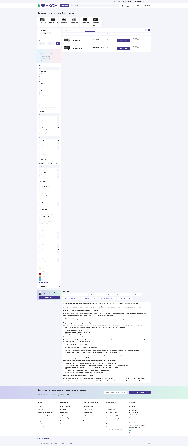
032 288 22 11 (133, 413)
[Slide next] (149, 21)
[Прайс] (149, 30)
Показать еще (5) (43, 195)
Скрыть (40, 98)
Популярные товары (89, 415)
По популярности (90, 30)
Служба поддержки (66, 424)
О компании (40, 406)
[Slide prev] (39, 21)
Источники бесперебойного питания (116, 421)
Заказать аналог (123, 40)
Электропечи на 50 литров (85, 23)
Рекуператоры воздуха (112, 415)
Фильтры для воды (111, 412)
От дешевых (75, 30)
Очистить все (43, 36)
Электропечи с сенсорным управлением (95, 24)
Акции (85, 421)
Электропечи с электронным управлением (75, 294)
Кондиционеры (110, 409)
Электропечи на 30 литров (115, 294)
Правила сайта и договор (44, 412)
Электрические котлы (112, 424)
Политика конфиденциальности (46, 415)
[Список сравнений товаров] (138, 6)
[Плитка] (146, 30)
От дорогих (81, 30)
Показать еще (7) (43, 226)
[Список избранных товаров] (134, 6)
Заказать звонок (49, 297)
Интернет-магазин (41, 9)
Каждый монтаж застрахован (45, 424)
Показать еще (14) (43, 282)
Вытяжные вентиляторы (113, 418)
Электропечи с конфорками (42, 23)
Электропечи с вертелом (97, 294)
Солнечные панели (111, 426)
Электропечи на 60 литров (107, 298)
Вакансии (40, 418)
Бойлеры (108, 406)
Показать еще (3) (43, 130)
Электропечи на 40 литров (74, 23)
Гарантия (63, 409)
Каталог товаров (88, 409)
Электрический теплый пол (114, 429)
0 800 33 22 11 (138, 1)
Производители (87, 412)
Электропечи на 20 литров (89, 298)
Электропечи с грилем (64, 23)
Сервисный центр (42, 426)
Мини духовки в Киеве (125, 298)
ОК (58, 43)
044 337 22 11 (133, 411)
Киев (124, 1)
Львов (129, 1)
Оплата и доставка (65, 406)
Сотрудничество (42, 421)
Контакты (40, 409)
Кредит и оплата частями (67, 415)
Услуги (85, 418)
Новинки (105, 30)
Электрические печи (65, 9)
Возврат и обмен (65, 412)
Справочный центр (88, 406)
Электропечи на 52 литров (133, 294)
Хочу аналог (123, 48)
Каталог (65, 5)
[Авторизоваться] (123, 6)
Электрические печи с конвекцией (53, 23)
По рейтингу (98, 30)
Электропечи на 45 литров (71, 298)
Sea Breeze (45, 33)
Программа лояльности (67, 421)
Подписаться (140, 392)
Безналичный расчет (66, 418)
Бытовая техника (55, 9)
